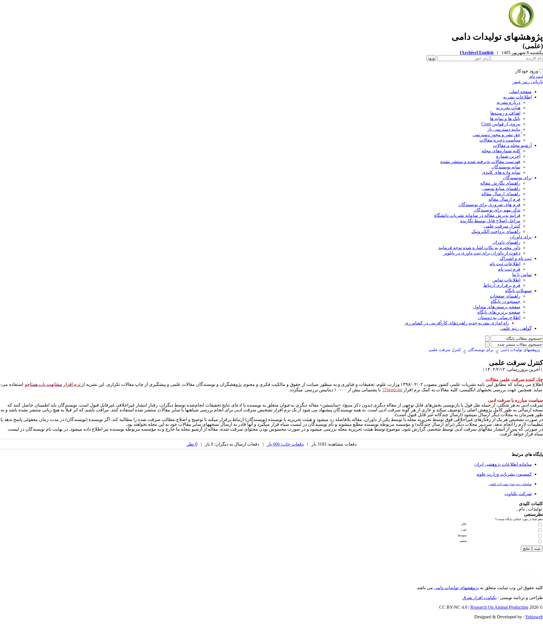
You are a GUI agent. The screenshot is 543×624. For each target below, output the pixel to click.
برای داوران (521, 236)
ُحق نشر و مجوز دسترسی (496, 134)
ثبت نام (536, 76)
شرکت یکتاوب (518, 493)
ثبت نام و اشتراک (516, 258)
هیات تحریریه (508, 107)
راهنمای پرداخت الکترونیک (495, 231)
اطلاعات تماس (506, 279)
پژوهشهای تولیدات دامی (456, 587)
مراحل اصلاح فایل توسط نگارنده (490, 220)
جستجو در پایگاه (505, 301)
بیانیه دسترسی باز (503, 129)
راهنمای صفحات (505, 296)
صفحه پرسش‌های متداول (496, 306)
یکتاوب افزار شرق (479, 597)
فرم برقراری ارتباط (501, 285)
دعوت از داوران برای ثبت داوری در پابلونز (481, 253)
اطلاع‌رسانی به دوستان (499, 317)
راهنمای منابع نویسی (501, 188)
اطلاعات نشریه (517, 97)
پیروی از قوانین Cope (500, 123)
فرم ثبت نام (509, 269)
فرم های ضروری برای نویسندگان (489, 204)
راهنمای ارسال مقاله (500, 193)
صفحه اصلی (520, 91)
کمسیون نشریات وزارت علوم (504, 474)
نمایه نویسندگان (505, 166)
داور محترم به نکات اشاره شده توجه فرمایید (479, 247)
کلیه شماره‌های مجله (501, 150)
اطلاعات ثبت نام (505, 263)
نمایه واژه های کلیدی (501, 172)
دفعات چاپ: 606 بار (285, 444)
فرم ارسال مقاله (504, 199)
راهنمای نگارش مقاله (500, 183)
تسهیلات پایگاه (518, 290)
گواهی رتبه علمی (516, 328)
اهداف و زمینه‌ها (505, 113)
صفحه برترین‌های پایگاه (498, 312)
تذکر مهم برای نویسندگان (496, 210)
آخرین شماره (508, 156)
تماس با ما (522, 274)
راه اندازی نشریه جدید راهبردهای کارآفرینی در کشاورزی (457, 322)
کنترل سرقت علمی (502, 226)
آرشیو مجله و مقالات (512, 145)
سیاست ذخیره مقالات (499, 140)
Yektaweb (534, 616)
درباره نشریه (508, 102)
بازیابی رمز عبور (527, 81)
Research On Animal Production (499, 607)
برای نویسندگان (517, 177)
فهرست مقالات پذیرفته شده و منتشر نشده (480, 161)
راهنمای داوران (506, 242)
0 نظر (192, 444)
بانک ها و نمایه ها (505, 118)
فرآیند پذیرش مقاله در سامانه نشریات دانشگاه (477, 215)
